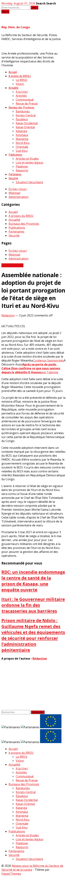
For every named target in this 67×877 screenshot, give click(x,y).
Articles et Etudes (27, 159)
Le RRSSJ (21, 80)
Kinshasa (22, 135)
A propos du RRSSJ (20, 76)
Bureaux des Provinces (21, 107)
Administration (18, 197)
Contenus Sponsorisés (48, 360)
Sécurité (13, 178)
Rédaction (8, 315)
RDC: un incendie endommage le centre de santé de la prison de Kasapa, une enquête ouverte (33, 581)
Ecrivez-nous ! (18, 189)
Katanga (21, 131)
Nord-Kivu (22, 143)
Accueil (13, 72)
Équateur (22, 119)
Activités (21, 96)
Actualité (13, 88)
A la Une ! (22, 92)
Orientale (22, 147)
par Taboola (49, 372)
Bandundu (23, 111)
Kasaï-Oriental (25, 127)
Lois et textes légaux (29, 162)
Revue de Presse (27, 103)
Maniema (22, 139)
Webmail (14, 193)
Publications (15, 154)
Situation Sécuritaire (29, 182)
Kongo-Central (26, 115)
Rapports (22, 170)
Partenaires (15, 174)
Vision (20, 84)
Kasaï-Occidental (27, 123)
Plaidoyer (22, 166)
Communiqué (25, 100)
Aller (34, 7)
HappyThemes (11, 874)
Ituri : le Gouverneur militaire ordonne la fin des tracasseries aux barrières (33, 605)
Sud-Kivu (22, 151)
